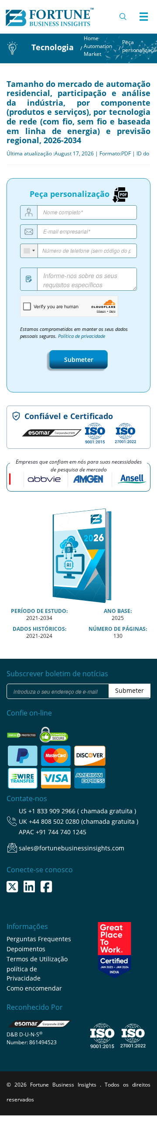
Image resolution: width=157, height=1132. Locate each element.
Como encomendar (34, 988)
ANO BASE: (118, 611)
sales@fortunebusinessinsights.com (71, 848)
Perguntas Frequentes (39, 939)
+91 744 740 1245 (61, 832)
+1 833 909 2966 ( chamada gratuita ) (82, 811)
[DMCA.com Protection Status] (22, 732)
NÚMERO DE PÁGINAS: (118, 629)
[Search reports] (123, 16)
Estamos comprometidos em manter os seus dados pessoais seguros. (74, 332)
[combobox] (29, 251)
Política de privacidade (81, 336)
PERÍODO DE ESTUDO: (39, 611)
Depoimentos (26, 949)
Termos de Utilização (37, 959)
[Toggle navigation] (143, 16)
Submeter (78, 359)
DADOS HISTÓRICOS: (39, 629)
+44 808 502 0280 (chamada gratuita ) (83, 821)
